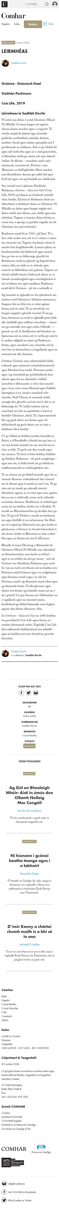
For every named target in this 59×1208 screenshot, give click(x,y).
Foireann (6, 1040)
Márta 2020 (22, 42)
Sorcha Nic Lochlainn (29, 811)
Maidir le (11, 1036)
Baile (4, 996)
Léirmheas (8, 42)
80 (29, 706)
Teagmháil (7, 1044)
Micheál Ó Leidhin (29, 944)
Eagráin (6, 24)
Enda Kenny (29, 841)
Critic (4, 1012)
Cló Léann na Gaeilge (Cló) (16, 1129)
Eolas (17, 24)
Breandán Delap (29, 873)
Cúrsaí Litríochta (10, 1008)
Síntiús (33, 24)
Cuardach (7, 1016)
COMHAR (12, 1117)
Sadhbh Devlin (18, 63)
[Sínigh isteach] (54, 4)
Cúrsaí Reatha (29, 735)
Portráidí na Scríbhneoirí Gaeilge (19, 1124)
